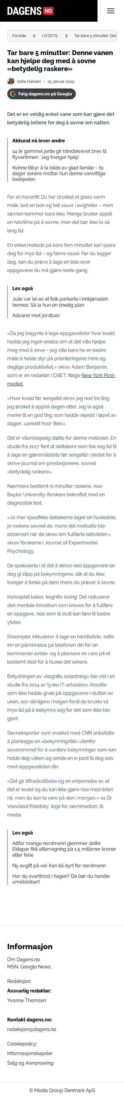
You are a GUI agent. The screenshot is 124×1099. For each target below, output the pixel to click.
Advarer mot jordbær (36, 315)
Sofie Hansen (29, 81)
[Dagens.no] (52, 11)
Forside (19, 35)
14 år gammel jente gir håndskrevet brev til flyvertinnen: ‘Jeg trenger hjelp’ (59, 154)
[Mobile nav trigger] (111, 11)
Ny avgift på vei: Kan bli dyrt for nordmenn (59, 865)
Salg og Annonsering (30, 1063)
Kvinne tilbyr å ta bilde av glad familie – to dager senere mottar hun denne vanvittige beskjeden (58, 173)
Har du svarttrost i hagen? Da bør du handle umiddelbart (61, 879)
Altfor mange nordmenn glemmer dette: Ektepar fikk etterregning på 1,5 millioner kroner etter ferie (64, 849)
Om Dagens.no (23, 959)
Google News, (36, 967)
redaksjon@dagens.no (31, 1029)
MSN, (13, 967)
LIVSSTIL (50, 35)
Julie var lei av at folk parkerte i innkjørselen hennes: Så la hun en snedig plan (60, 302)
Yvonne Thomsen (26, 1000)
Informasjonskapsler (30, 1053)
